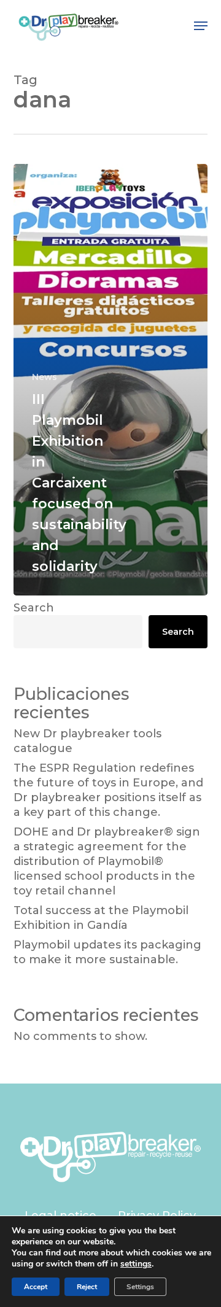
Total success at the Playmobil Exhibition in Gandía (101, 918)
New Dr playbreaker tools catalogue (87, 741)
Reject (87, 1287)
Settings (140, 1287)
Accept (35, 1287)
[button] (200, 26)
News (44, 376)
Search (34, 608)
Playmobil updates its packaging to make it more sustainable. (107, 952)
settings (136, 1264)
